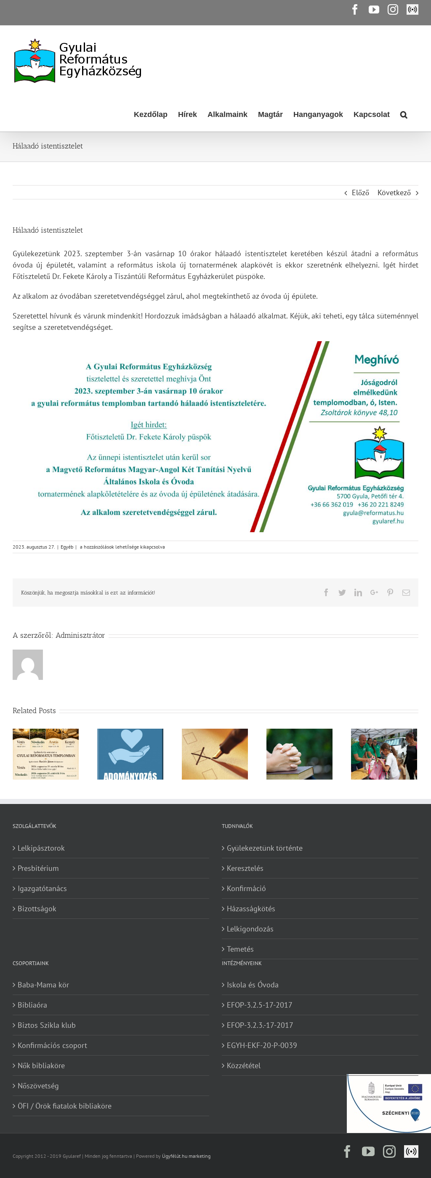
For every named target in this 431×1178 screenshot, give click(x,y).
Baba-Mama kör (43, 985)
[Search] (404, 113)
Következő (394, 192)
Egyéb (67, 547)
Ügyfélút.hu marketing (186, 1156)
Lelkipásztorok (41, 848)
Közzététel (244, 1065)
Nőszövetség (38, 1085)
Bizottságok (37, 908)
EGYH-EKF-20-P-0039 (262, 1045)
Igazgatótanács (42, 888)
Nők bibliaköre (41, 1065)
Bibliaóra (32, 1005)
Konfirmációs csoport (52, 1045)
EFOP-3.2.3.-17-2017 (260, 1025)
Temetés (240, 949)
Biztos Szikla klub (47, 1025)
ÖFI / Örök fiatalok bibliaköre (65, 1106)
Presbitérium (38, 868)
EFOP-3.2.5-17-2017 (260, 1005)
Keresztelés (245, 868)
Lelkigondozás (250, 929)
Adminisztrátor (80, 635)
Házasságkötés (251, 908)
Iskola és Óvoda (253, 985)
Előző (360, 192)
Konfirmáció (246, 888)
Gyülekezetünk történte (265, 848)
